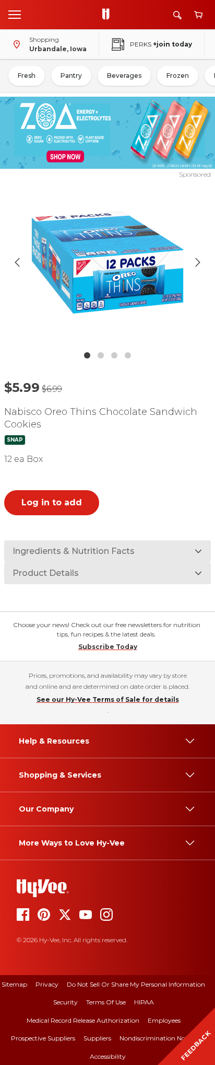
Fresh (26, 75)
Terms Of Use (106, 1002)
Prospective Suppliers (43, 1038)
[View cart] (198, 15)
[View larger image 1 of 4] (107, 262)
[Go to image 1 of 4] (87, 355)
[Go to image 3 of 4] (114, 355)
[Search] (177, 15)
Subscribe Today (107, 647)
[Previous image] (17, 262)
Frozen (177, 75)
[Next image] (198, 262)
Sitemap (14, 984)
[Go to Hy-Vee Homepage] (108, 14)
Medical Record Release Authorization (83, 1020)
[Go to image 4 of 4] (128, 355)
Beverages (124, 75)
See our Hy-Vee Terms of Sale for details (108, 699)
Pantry (71, 75)
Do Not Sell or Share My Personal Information (136, 984)
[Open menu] (14, 14)
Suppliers (97, 1038)
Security (65, 1002)
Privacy (46, 984)
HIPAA (144, 1002)
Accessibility (108, 1056)
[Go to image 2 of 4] (101, 355)
